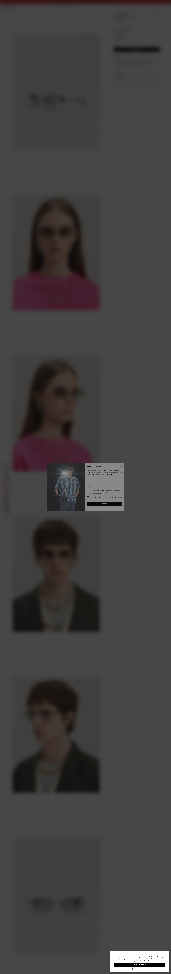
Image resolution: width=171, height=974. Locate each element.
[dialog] (139, 961)
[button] (139, 969)
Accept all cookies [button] (139, 965)
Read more (157, 961)
